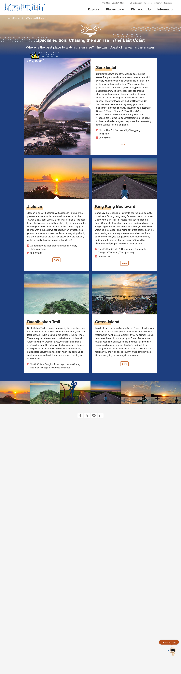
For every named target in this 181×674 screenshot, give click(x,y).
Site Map (106, 2)
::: (99, 2)
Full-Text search (135, 2)
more (123, 144)
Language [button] (168, 2)
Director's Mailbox (119, 2)
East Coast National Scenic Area (24, 7)
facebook (148, 2)
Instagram (158, 2)
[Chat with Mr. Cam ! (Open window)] (172, 651)
